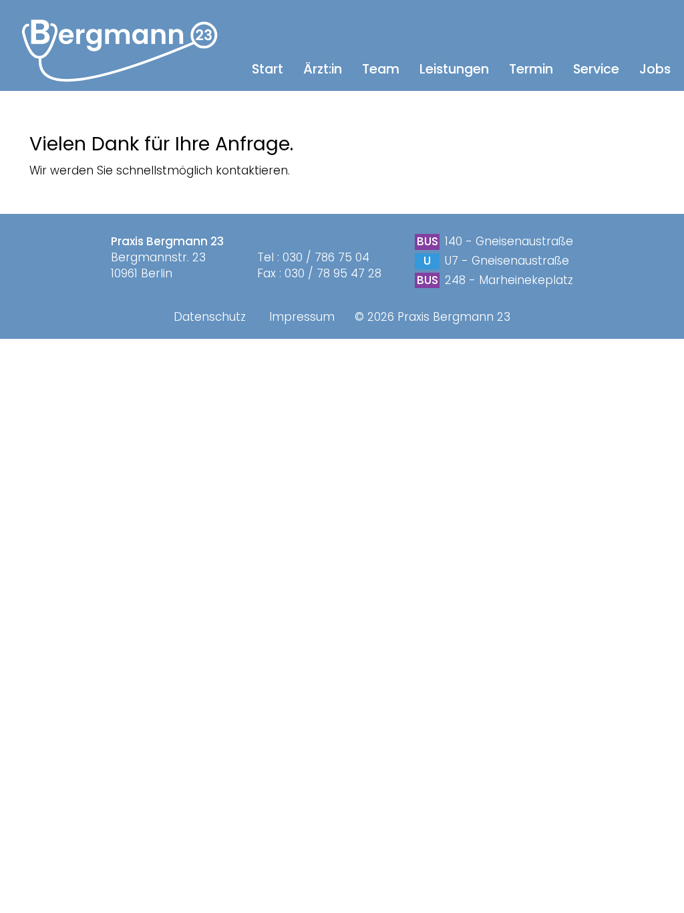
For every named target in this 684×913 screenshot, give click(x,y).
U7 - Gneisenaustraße (505, 261)
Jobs (655, 68)
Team (380, 68)
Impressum (302, 317)
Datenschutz (210, 317)
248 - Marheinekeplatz (507, 280)
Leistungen (454, 68)
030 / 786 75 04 (326, 257)
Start (267, 68)
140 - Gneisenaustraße (509, 241)
